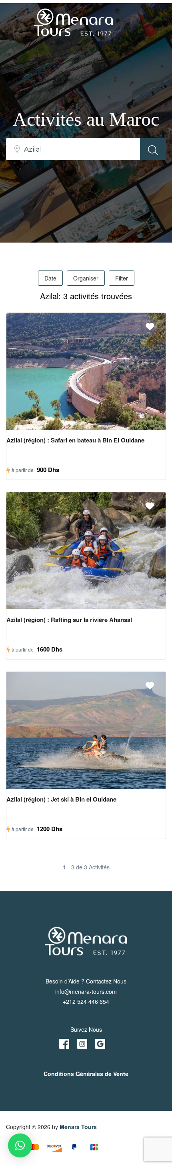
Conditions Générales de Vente (86, 1074)
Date (50, 278)
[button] (20, 1145)
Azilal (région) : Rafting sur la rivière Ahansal (69, 619)
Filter (121, 278)
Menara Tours (78, 1127)
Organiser (85, 278)
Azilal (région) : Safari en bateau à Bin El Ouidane (75, 440)
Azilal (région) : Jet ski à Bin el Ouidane (61, 799)
